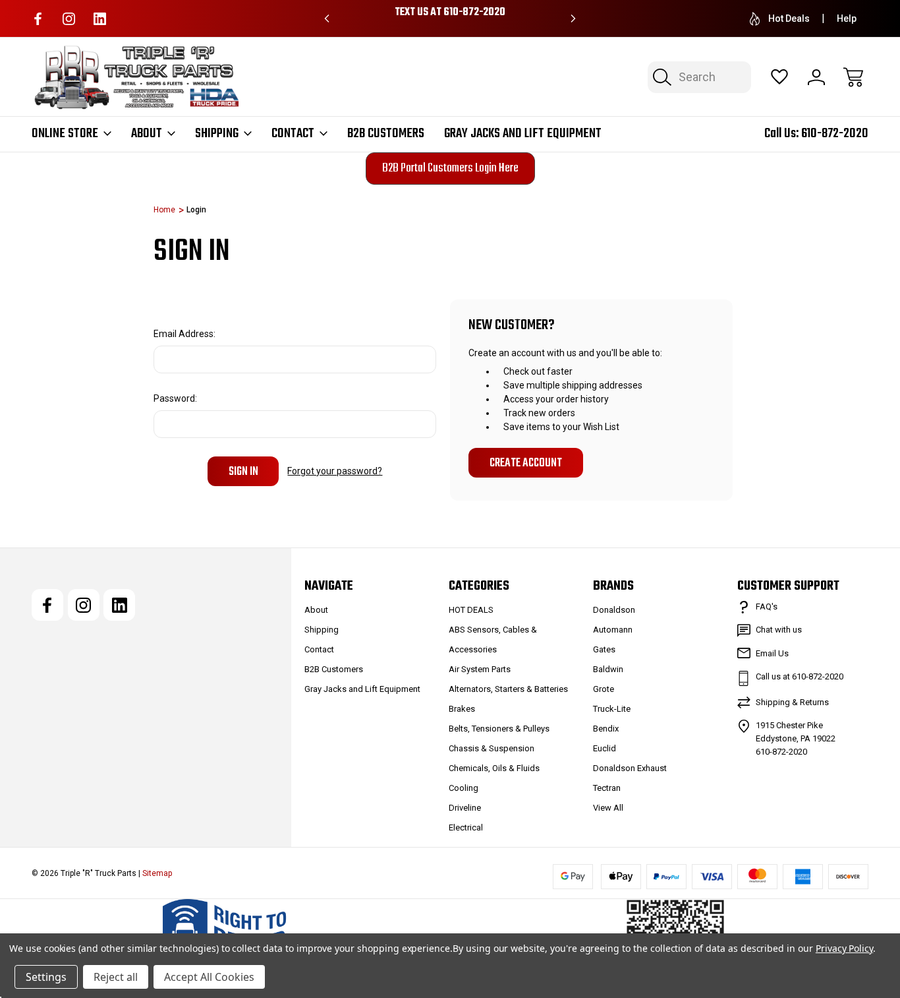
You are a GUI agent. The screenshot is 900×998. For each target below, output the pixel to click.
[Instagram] (69, 19)
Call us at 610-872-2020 (799, 676)
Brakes (462, 709)
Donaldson (614, 610)
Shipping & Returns (792, 702)
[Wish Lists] (779, 77)
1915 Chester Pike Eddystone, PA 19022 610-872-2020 (795, 738)
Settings (46, 977)
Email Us (772, 653)
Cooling (463, 788)
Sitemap (157, 873)
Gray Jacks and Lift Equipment (523, 133)
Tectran (607, 788)
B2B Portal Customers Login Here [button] (450, 168)
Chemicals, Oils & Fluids (494, 768)
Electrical (466, 827)
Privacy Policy (844, 948)
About (146, 133)
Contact (292, 133)
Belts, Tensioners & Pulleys (499, 728)
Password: (175, 398)
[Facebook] (38, 19)
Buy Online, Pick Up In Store (451, 12)
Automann (613, 630)
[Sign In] (816, 77)
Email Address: (184, 333)
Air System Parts (480, 669)
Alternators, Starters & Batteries (508, 689)
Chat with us (779, 630)
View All (608, 808)
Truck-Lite (612, 709)
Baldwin (608, 669)
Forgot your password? (334, 471)
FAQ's (766, 606)
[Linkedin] (100, 19)
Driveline (465, 808)
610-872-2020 (834, 133)
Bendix (606, 728)
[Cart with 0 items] (853, 77)
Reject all (116, 977)
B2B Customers (385, 133)
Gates (604, 649)
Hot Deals (789, 18)
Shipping (217, 133)
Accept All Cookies (209, 977)
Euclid (604, 748)
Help (847, 18)
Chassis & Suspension (491, 748)
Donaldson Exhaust (630, 768)
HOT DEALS (471, 610)
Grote (603, 689)
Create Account (526, 463)
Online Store (65, 133)
